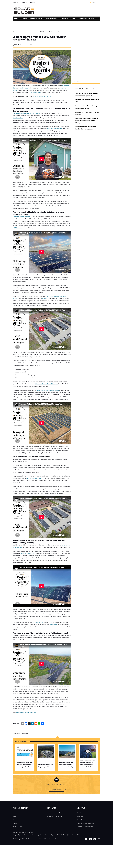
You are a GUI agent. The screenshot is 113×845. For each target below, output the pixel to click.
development (20, 713)
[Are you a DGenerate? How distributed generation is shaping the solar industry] (67, 751)
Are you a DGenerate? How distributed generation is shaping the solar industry (66, 765)
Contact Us (32, 2)
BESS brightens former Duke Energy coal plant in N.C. (45, 766)
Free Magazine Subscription (85, 823)
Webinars (33, 19)
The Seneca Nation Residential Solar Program (26, 113)
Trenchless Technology (32, 835)
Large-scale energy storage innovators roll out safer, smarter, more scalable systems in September (87, 763)
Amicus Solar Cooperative (54, 129)
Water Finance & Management (77, 835)
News (16, 19)
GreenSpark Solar (18, 118)
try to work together (36, 93)
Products (15, 820)
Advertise (15, 2)
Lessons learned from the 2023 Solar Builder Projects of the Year (39, 38)
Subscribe (24, 2)
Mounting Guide (17, 827)
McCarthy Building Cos (27, 553)
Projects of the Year (86, 19)
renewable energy (23, 88)
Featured (15, 813)
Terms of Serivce (54, 839)
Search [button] (91, 2)
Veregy (44, 299)
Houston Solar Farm (38, 622)
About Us (79, 813)
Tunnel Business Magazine (48, 835)
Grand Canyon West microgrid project (48, 390)
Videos (24, 19)
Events (40, 19)
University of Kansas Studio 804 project (46, 384)
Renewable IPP (53, 625)
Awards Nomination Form (54, 813)
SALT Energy (18, 228)
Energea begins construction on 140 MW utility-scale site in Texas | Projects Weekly (25, 765)
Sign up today (56, 790)
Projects (15, 823)
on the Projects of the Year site (42, 96)
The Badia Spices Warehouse (21, 217)
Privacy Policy (43, 839)
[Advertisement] (84, 173)
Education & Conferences (54, 816)
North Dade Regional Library (34, 478)
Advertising (80, 816)
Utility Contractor (62, 835)
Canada (74, 19)
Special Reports (51, 19)
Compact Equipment (19, 835)
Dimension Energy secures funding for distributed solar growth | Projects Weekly (86, 120)
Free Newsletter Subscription (85, 827)
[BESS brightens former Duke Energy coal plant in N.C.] (46, 751)
